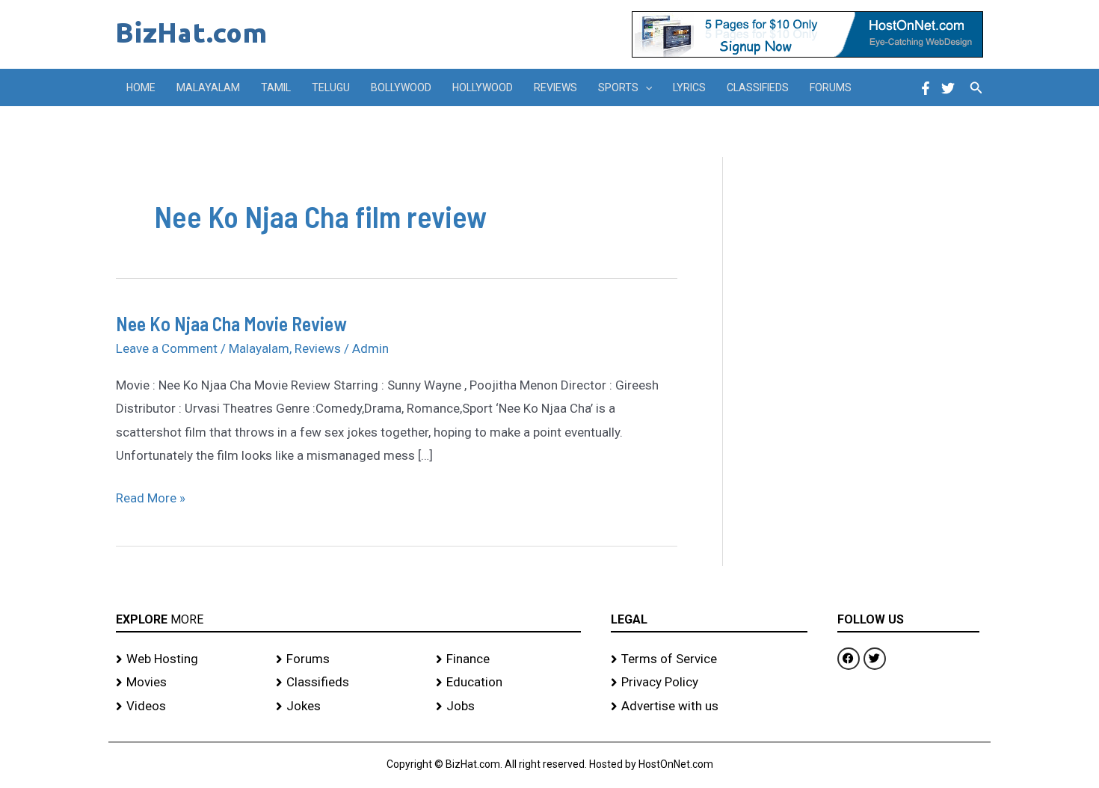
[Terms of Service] (709, 659)
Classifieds (758, 87)
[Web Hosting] (188, 659)
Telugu (331, 87)
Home (141, 87)
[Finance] (508, 659)
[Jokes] (348, 706)
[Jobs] (508, 706)
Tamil (276, 87)
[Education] (508, 683)
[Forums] (348, 659)
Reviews (555, 87)
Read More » (150, 496)
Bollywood (401, 87)
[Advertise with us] (709, 706)
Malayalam (208, 87)
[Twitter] (948, 88)
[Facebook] (925, 88)
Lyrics (689, 87)
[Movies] (188, 683)
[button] (645, 87)
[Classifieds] (348, 683)
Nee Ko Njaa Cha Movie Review (231, 323)
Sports (618, 87)
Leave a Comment (167, 348)
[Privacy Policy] (709, 683)
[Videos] (188, 706)
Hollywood (482, 87)
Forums (831, 87)
